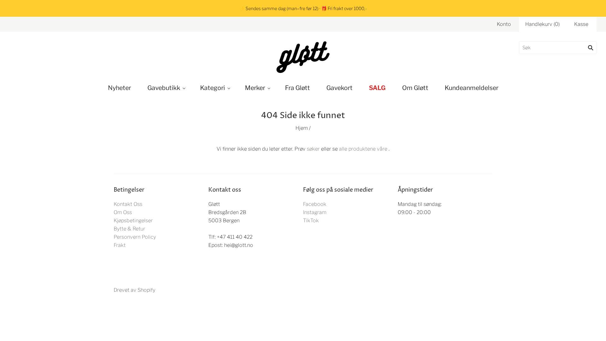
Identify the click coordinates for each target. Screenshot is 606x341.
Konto (504, 24)
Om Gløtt (415, 88)
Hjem (301, 128)
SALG (377, 88)
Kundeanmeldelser (471, 88)
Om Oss (123, 212)
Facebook (314, 204)
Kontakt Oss (128, 204)
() (542, 24)
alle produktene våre (363, 149)
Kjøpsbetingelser (133, 221)
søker (313, 149)
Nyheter (119, 88)
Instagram (314, 212)
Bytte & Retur (129, 229)
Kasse (581, 24)
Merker (255, 88)
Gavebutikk (163, 88)
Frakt (120, 245)
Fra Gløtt (297, 88)
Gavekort (339, 88)
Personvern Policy (135, 237)
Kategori (212, 88)
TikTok (311, 221)
